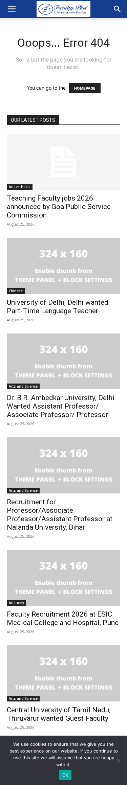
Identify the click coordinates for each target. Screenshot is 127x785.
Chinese (16, 290)
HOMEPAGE (85, 88)
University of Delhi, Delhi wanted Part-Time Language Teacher (57, 306)
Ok (65, 775)
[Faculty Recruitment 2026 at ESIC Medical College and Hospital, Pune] (63, 578)
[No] (118, 760)
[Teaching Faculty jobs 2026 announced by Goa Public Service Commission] (63, 162)
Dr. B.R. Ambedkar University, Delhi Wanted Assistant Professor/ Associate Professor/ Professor (60, 406)
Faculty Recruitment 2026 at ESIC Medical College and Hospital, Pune (63, 618)
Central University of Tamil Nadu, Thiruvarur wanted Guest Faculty (58, 714)
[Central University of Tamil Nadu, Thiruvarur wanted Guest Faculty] (63, 673)
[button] (11, 9)
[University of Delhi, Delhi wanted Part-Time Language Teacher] (63, 266)
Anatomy (16, 602)
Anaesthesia (19, 186)
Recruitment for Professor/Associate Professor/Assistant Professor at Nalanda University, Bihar (59, 514)
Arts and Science (23, 386)
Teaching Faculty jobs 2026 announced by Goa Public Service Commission (59, 206)
